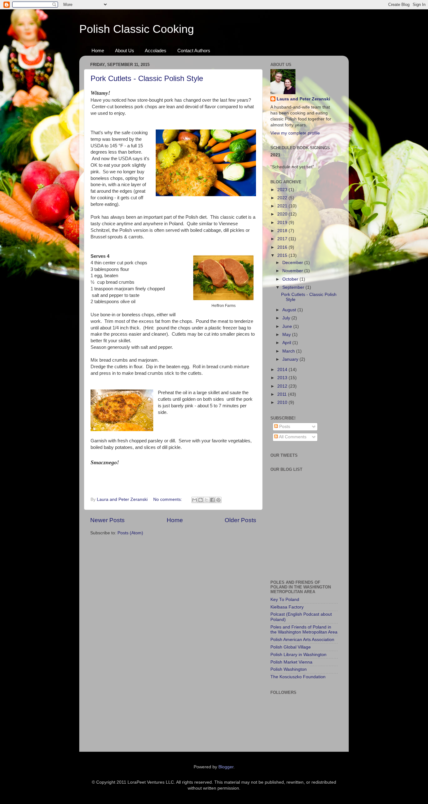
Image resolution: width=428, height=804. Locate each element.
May (287, 334)
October (291, 279)
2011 (282, 394)
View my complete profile (295, 133)
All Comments (292, 437)
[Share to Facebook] (212, 500)
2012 (283, 386)
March (289, 351)
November (293, 270)
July (286, 318)
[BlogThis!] (200, 500)
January (291, 359)
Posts (284, 426)
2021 (283, 206)
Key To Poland (284, 599)
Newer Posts (107, 520)
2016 (283, 247)
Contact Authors (193, 50)
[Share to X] (206, 500)
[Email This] (194, 500)
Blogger (225, 767)
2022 (283, 198)
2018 (283, 230)
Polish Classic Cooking (136, 29)
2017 (283, 239)
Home (97, 50)
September (293, 287)
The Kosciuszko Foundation (298, 676)
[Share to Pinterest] (218, 500)
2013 (283, 377)
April (287, 342)
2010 (283, 402)
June (287, 326)
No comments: (168, 499)
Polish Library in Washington (298, 654)
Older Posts (240, 520)
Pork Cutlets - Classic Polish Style (147, 78)
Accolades (155, 50)
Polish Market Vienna (291, 662)
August (289, 310)
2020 (283, 214)
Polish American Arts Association (302, 639)
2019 (283, 222)
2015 (283, 255)
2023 (283, 189)
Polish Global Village (290, 647)
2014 (283, 369)
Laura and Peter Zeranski (303, 99)
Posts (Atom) (130, 533)
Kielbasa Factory (287, 607)
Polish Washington (288, 669)
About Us (124, 50)
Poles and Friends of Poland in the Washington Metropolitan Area (303, 629)
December (293, 262)
